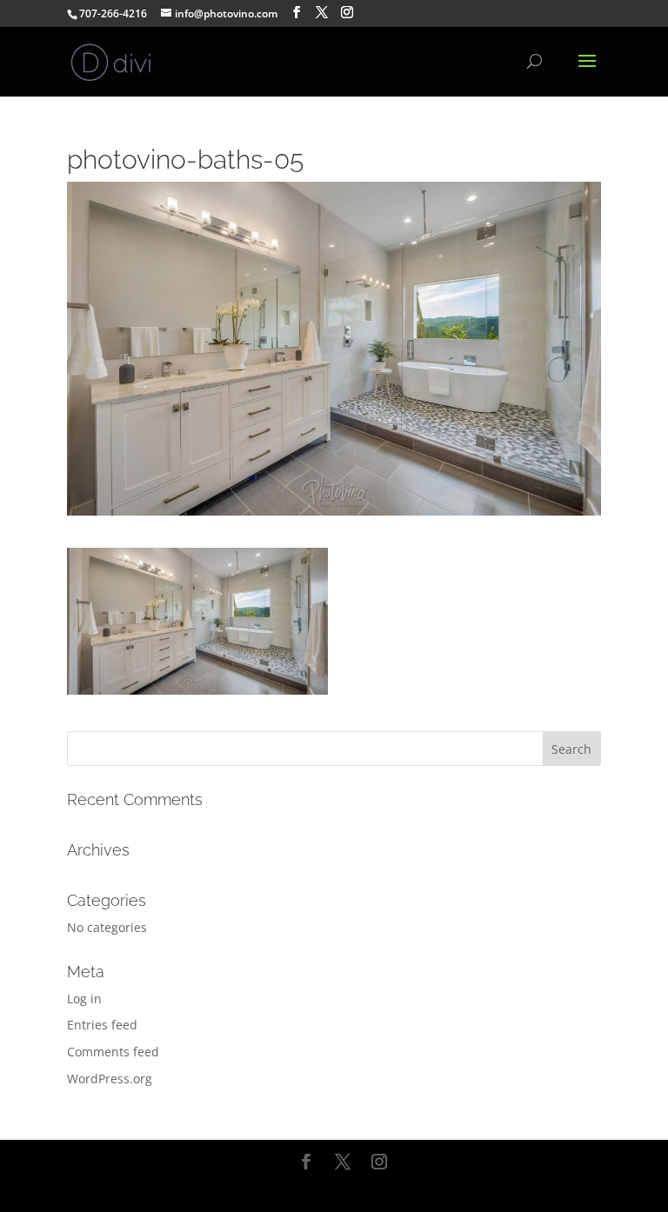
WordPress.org (109, 1078)
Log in (84, 998)
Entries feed (102, 1024)
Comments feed (113, 1051)
